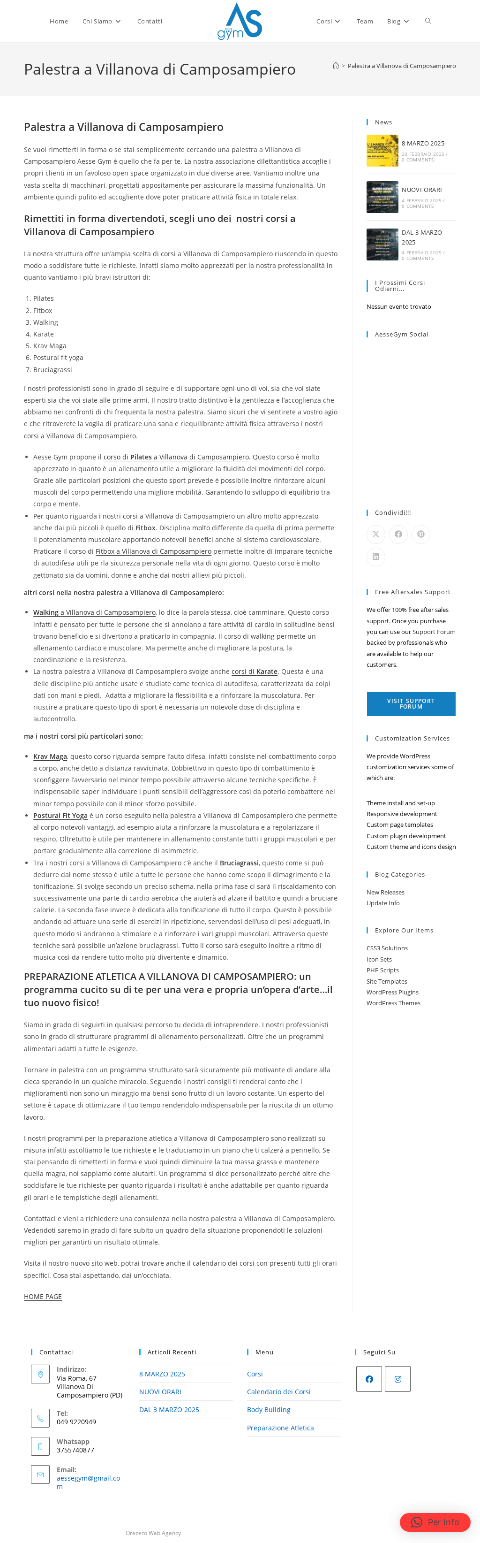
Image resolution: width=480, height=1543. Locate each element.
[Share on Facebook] (398, 534)
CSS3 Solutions (387, 948)
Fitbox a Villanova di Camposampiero (153, 551)
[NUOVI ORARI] (382, 197)
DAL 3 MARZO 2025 (169, 1409)
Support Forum (434, 631)
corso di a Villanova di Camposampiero (176, 456)
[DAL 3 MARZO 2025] (382, 244)
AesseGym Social (401, 334)
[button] (435, 1522)
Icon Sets (379, 959)
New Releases (386, 892)
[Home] (336, 65)
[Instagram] (398, 1379)
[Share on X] (376, 534)
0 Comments (418, 159)
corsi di (255, 671)
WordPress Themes (393, 1003)
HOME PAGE (43, 1296)
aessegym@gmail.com (88, 1482)
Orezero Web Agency (153, 1533)
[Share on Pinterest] (421, 534)
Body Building (269, 1409)
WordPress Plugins (393, 992)
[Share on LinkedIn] (376, 557)
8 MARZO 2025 (423, 143)
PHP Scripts (383, 970)
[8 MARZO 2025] (382, 151)
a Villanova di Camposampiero (94, 612)
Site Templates (387, 981)
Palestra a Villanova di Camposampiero (402, 65)
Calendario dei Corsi (279, 1391)
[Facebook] (369, 1379)
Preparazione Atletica (280, 1427)
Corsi (255, 1373)
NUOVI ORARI (422, 189)
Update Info (383, 903)
